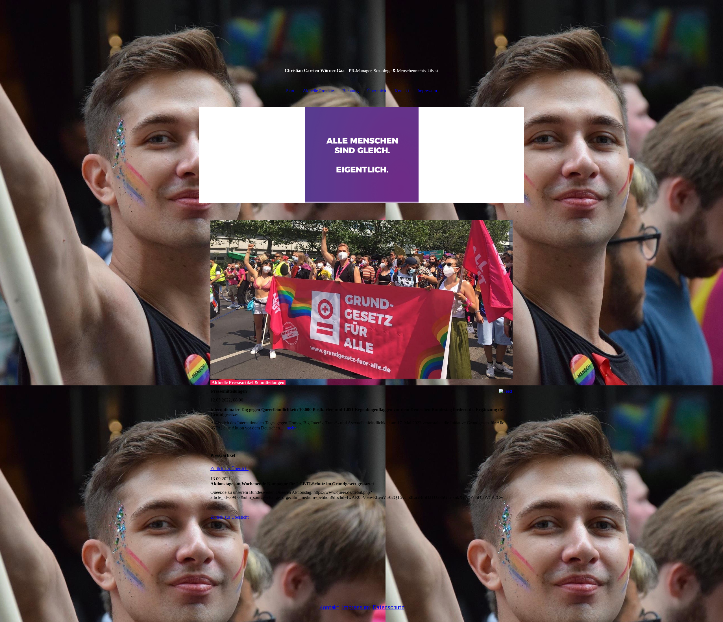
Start (290, 90)
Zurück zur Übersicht (229, 468)
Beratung (350, 90)
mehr (291, 427)
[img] (361, 155)
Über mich (376, 90)
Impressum (427, 90)
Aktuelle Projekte (318, 90)
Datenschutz (388, 607)
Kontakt (402, 90)
